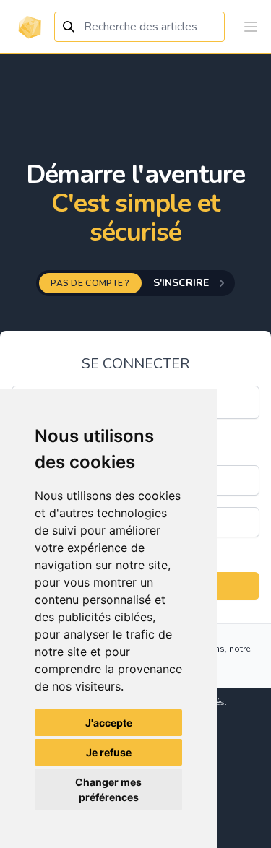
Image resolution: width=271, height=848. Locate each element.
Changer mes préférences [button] (108, 789)
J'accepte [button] (108, 723)
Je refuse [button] (109, 752)
